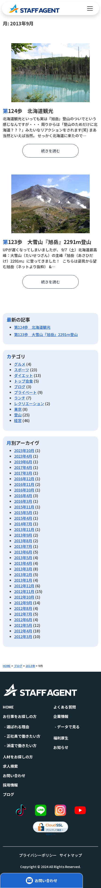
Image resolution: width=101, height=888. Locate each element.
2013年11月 (24, 529)
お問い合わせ (14, 775)
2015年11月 (24, 507)
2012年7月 (23, 614)
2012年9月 (23, 602)
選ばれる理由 (18, 726)
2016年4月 (23, 495)
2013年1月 (23, 580)
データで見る (68, 726)
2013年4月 (23, 563)
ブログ (19, 386)
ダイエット (23, 375)
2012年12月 (24, 586)
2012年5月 (23, 625)
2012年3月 (23, 636)
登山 (18, 415)
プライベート (25, 392)
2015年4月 (23, 518)
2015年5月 (23, 512)
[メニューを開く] (90, 8)
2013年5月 (23, 557)
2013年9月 (23, 535)
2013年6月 (23, 552)
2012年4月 (23, 631)
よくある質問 (64, 707)
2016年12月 (24, 478)
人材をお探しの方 (18, 757)
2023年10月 (24, 450)
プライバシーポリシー (38, 855)
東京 (18, 409)
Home (8, 707)
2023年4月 (23, 456)
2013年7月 (23, 546)
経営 (18, 420)
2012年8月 (23, 608)
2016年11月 (24, 484)
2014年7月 (23, 524)
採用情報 (10, 785)
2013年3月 (23, 569)
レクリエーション (29, 403)
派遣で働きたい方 (22, 745)
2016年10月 (24, 490)
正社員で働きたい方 (23, 736)
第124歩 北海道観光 (28, 110)
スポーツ (21, 369)
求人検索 (10, 766)
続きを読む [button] (50, 151)
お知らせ (60, 747)
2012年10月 (24, 597)
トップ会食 (23, 381)
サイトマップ (70, 855)
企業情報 (60, 716)
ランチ (19, 398)
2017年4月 (23, 467)
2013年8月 (23, 540)
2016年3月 (23, 501)
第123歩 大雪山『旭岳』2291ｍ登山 (47, 241)
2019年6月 (23, 462)
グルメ (19, 364)
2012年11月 (24, 591)
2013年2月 (23, 574)
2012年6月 (23, 619)
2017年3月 (23, 473)
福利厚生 (60, 738)
